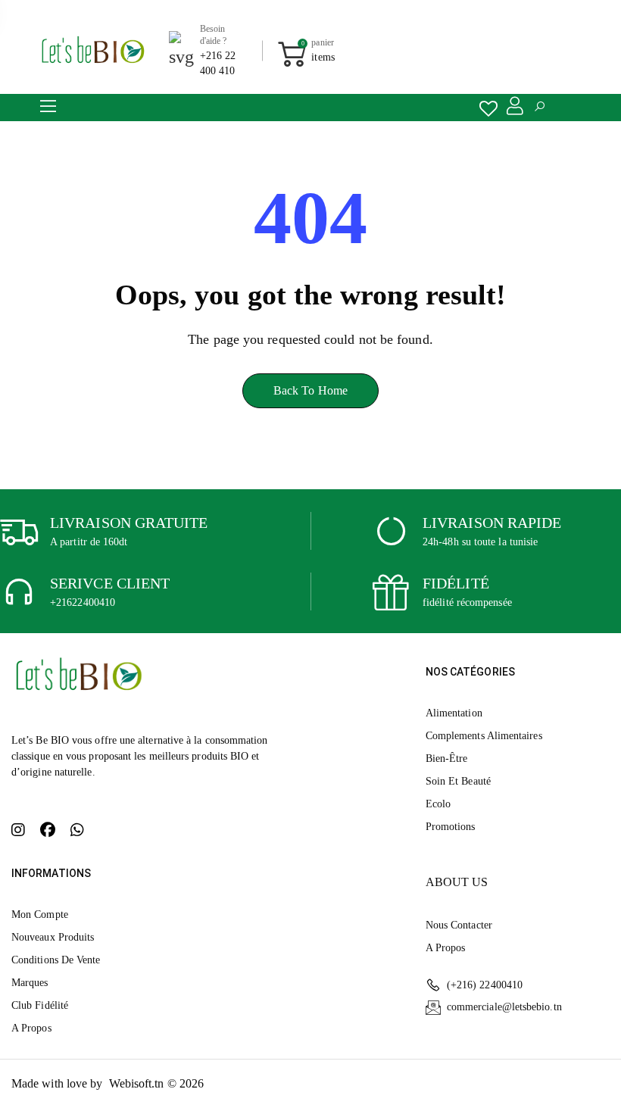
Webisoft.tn (138, 1083)
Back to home (310, 390)
